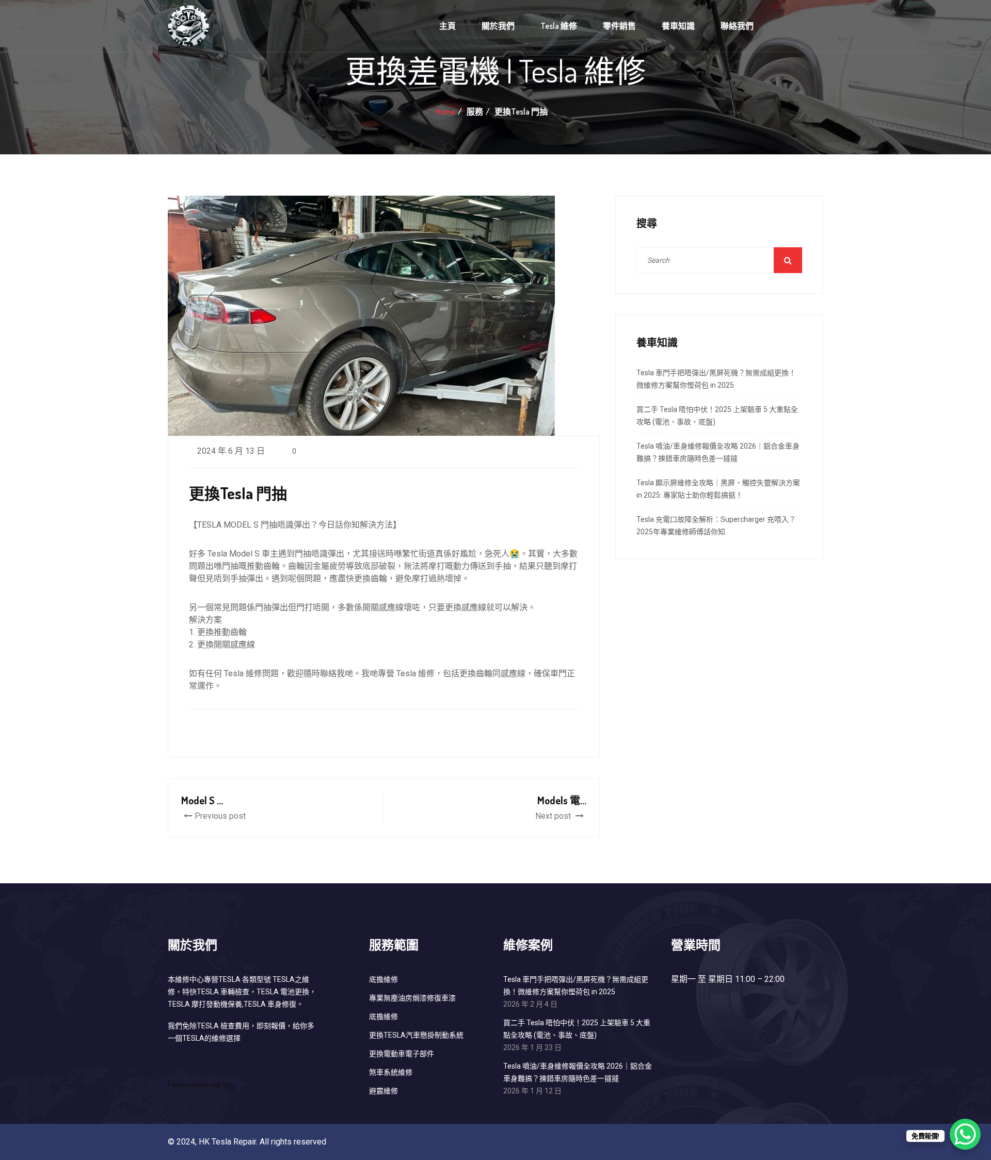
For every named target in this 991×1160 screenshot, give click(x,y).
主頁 (447, 26)
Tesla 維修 (558, 26)
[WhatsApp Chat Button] (965, 1134)
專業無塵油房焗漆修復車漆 (412, 998)
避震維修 (383, 1091)
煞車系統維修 (390, 1072)
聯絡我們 (737, 26)
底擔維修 (383, 979)
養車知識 (678, 26)
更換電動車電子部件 (401, 1054)
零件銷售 (619, 26)
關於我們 (498, 26)
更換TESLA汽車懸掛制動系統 (416, 1035)
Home (445, 111)
